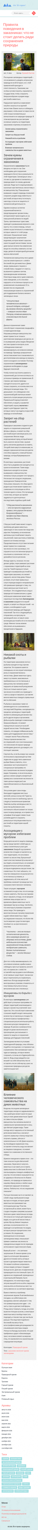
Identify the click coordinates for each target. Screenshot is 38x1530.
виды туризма (24, 1487)
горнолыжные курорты (11, 1484)
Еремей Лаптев (28, 73)
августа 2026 (6, 1410)
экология (19, 1351)
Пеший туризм (7, 1389)
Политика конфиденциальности (14, 1514)
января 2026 (6, 1434)
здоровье (21, 1466)
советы (26, 1484)
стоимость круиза (9, 1487)
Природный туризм (20, 1347)
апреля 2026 (6, 1424)
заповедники (9, 1353)
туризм (26, 1351)
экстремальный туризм (11, 1462)
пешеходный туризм (10, 1469)
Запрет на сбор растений (15, 135)
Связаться (6, 1521)
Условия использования (11, 1510)
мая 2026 (5, 1420)
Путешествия (7, 1368)
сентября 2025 (7, 1448)
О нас (4, 1507)
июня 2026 (5, 1417)
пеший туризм (26, 1469)
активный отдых (9, 1466)
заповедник (16, 1477)
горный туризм (8, 1473)
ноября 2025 (6, 1441)
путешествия (16, 1459)
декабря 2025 (6, 1438)
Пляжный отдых (8, 1399)
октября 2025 (6, 1445)
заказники (12, 1351)
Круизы (4, 1371)
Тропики (5, 1382)
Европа (4, 1378)
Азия (3, 1396)
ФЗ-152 (4, 1517)
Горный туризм (7, 1385)
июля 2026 (5, 1413)
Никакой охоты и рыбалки (15, 138)
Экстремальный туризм (11, 1392)
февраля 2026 (7, 1431)
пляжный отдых (21, 1491)
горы (28, 1473)
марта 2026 (6, 1427)
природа (20, 1473)
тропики (6, 1477)
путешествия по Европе (12, 1480)
